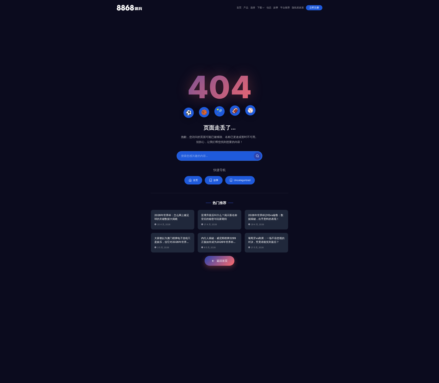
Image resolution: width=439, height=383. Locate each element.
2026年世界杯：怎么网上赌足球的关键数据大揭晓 (171, 217)
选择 (252, 7)
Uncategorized (242, 180)
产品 (246, 7)
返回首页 (222, 260)
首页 (239, 7)
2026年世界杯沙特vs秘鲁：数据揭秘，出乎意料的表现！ (265, 217)
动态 (268, 7)
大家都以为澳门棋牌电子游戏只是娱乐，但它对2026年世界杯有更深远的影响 (172, 240)
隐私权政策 (298, 7)
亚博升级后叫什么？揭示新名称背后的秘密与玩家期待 (219, 217)
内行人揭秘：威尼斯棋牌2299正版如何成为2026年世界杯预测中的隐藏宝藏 (218, 240)
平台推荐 (285, 7)
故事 (275, 7)
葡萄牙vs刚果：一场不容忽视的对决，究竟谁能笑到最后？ (266, 240)
